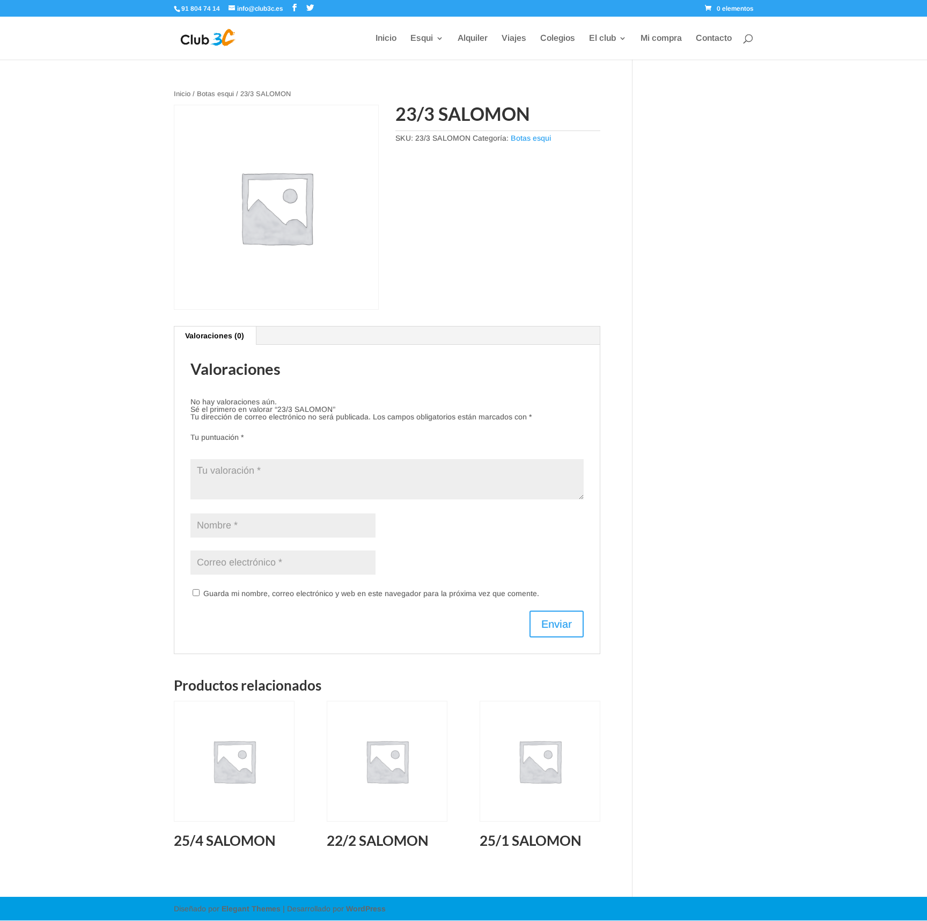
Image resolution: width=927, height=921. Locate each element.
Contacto (714, 38)
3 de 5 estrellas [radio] (226, 447)
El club (602, 38)
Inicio (386, 38)
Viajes (514, 38)
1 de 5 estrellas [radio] (196, 447)
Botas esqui (215, 94)
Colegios (557, 38)
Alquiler (473, 38)
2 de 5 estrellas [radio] (211, 447)
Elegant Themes (251, 908)
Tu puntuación (217, 437)
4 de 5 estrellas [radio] (242, 447)
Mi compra (661, 38)
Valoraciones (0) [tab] (214, 335)
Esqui (421, 38)
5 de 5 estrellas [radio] (257, 447)
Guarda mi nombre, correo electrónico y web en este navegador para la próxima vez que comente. (371, 593)
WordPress (366, 908)
